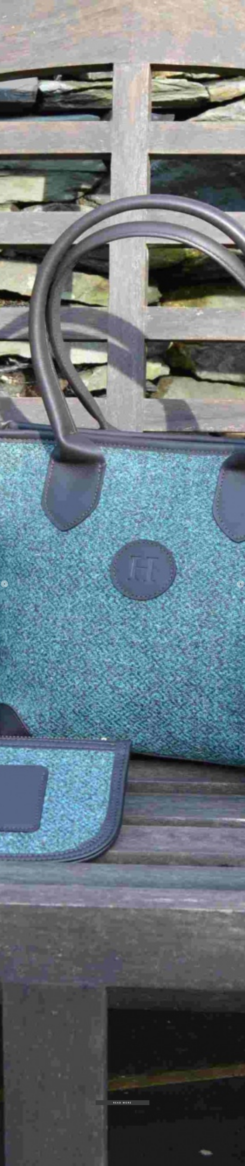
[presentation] (4, 583)
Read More (122, 1102)
